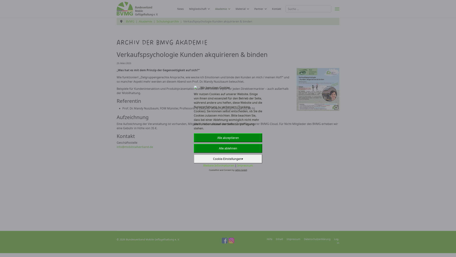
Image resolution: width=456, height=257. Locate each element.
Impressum (245, 165)
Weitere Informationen (218, 165)
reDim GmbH (241, 170)
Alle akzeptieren (228, 138)
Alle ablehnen (228, 148)
